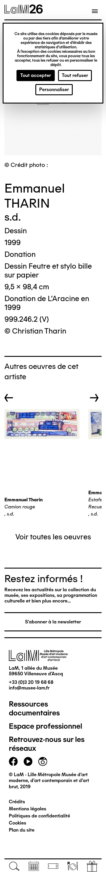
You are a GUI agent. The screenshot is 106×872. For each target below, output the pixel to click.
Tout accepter (35, 75)
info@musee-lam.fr (29, 688)
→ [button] (94, 398)
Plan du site (21, 830)
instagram (42, 761)
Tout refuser (75, 75)
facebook (13, 761)
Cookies (17, 823)
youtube (28, 761)
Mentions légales (27, 809)
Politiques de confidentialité (39, 816)
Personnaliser (54, 89)
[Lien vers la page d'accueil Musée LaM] (23, 11)
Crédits (17, 801)
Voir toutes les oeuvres (53, 536)
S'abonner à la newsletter (53, 622)
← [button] (8, 398)
